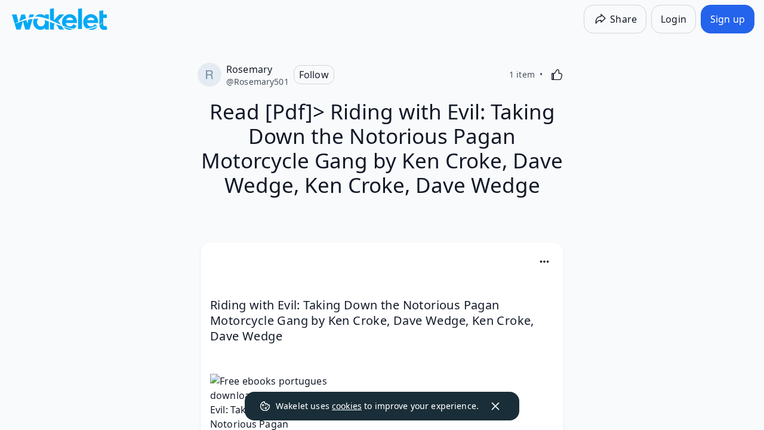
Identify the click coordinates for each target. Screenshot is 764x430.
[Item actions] (544, 261)
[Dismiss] (495, 406)
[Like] (556, 74)
